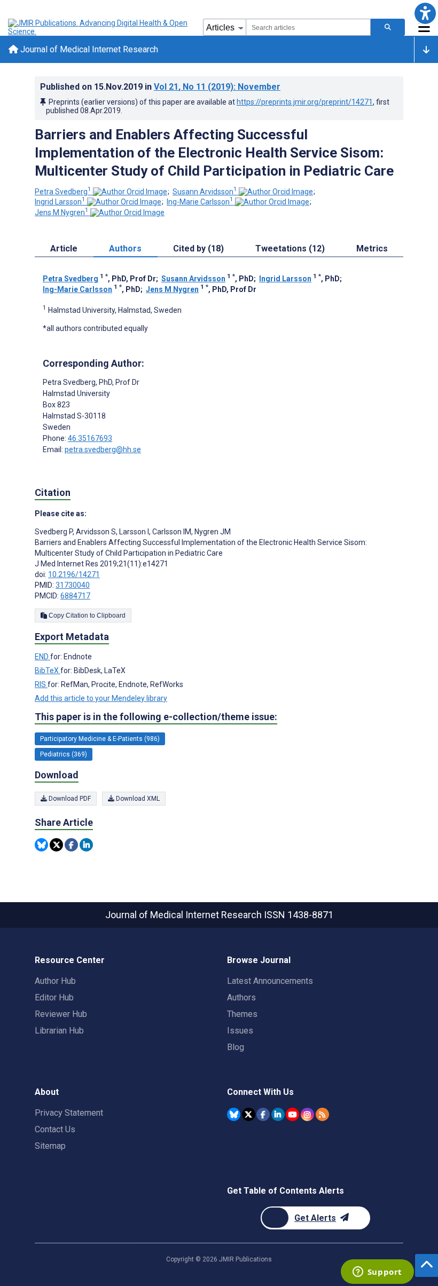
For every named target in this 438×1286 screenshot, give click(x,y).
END (42, 656)
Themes (242, 1014)
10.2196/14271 (74, 574)
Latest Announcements (270, 981)
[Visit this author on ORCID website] (130, 191)
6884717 (75, 595)
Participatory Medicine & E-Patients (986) (100, 739)
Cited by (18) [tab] (198, 248)
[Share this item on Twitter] (56, 844)
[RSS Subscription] (322, 1114)
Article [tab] (63, 248)
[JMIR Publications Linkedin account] (278, 1114)
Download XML (137, 798)
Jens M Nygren (62, 212)
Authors (241, 997)
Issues (240, 1030)
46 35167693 (90, 438)
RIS (41, 684)
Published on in (160, 87)
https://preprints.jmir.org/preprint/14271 (305, 102)
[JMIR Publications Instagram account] (307, 1114)
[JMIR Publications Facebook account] (263, 1114)
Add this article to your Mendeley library (101, 698)
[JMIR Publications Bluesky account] (233, 1114)
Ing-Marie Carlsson (200, 202)
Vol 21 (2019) (217, 87)
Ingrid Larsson (60, 202)
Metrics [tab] (372, 248)
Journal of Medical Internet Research (88, 49)
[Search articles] (388, 27)
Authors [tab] (125, 248)
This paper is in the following (156, 716)
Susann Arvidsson (205, 191)
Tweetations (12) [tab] (290, 248)
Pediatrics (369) (63, 754)
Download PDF (69, 798)
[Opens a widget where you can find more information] (377, 1272)
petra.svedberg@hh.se (103, 449)
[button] (425, 13)
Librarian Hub (59, 1030)
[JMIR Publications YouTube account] (292, 1114)
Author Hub (55, 981)
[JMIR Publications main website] (99, 27)
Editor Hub (54, 997)
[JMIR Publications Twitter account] (248, 1114)
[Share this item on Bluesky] (41, 844)
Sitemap (50, 1146)
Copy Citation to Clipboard (86, 615)
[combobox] (308, 27)
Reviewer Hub (61, 1014)
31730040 (73, 585)
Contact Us (55, 1129)
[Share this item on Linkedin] (86, 844)
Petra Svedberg (63, 191)
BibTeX (47, 670)
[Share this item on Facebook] (71, 844)
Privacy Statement (69, 1113)
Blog (235, 1047)
